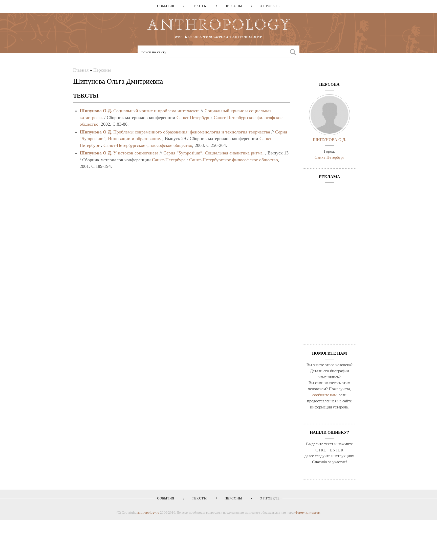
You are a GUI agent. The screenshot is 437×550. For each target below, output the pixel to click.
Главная (81, 70)
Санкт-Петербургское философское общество (147, 145)
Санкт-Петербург (193, 117)
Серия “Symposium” (182, 152)
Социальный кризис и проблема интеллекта (156, 110)
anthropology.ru (148, 512)
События (165, 6)
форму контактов (307, 512)
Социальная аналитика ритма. (234, 152)
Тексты (197, 6)
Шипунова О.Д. (96, 110)
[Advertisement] (330, 261)
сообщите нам (324, 395)
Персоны (231, 6)
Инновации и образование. (134, 138)
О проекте (268, 6)
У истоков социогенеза (135, 152)
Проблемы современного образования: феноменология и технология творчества (191, 131)
